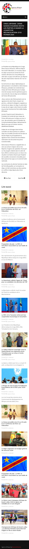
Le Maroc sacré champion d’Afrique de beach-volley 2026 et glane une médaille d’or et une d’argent (14, 502)
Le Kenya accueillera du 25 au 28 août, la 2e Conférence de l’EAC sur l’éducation (14, 209)
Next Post (21, 178)
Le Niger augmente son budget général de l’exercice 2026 (14, 449)
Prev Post (8, 178)
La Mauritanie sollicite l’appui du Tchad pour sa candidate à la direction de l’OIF (14, 281)
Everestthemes (16, 547)
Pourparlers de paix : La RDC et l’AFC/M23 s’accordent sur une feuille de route (14, 245)
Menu (5, 17)
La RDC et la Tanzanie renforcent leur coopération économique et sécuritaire (14, 316)
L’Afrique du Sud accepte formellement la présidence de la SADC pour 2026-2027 (14, 387)
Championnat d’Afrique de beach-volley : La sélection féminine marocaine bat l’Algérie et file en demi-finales (14, 528)
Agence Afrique (11, 61)
